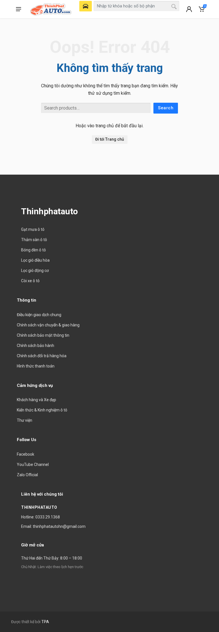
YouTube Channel (33, 464)
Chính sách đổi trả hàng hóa (41, 356)
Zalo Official (27, 475)
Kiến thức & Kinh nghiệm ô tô (42, 410)
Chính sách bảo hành (35, 345)
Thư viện (24, 420)
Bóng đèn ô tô (33, 250)
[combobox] (136, 6)
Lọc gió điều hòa (35, 260)
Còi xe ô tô (30, 280)
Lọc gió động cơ (35, 270)
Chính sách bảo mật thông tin (43, 335)
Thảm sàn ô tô (34, 239)
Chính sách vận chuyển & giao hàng (48, 325)
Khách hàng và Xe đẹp (36, 399)
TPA (45, 621)
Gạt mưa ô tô (32, 229)
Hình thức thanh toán (35, 366)
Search (165, 107)
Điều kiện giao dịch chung (39, 314)
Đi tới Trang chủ (109, 139)
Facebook (25, 454)
